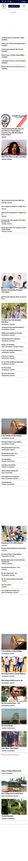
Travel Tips (4, 51)
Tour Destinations (5, 324)
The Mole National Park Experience (10, 339)
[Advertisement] (14, 90)
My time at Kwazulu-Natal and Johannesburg (13, 548)
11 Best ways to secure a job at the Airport (13, 61)
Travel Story (12, 324)
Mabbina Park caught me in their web (11, 333)
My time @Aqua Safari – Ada (9, 453)
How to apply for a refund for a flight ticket (13, 206)
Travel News (3, 34)
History (3, 346)
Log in (24, 1)
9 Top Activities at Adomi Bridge (11, 436)
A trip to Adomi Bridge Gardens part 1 (11, 350)
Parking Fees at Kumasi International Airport (13, 43)
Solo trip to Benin (6, 368)
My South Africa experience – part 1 (10, 567)
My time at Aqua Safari (7, 373)
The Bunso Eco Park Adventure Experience (12, 327)
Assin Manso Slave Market (8, 465)
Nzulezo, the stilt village (7, 344)
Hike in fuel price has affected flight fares (12, 200)
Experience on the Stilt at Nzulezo (12, 543)
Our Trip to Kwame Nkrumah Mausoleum (12, 362)
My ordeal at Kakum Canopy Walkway (11, 442)
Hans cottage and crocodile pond (10, 476)
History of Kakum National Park (9, 471)
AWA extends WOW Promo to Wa (10, 447)
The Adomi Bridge (6, 459)
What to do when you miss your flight (13, 157)
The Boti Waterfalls (6, 482)
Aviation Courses (15, 6)
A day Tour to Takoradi (7, 356)
